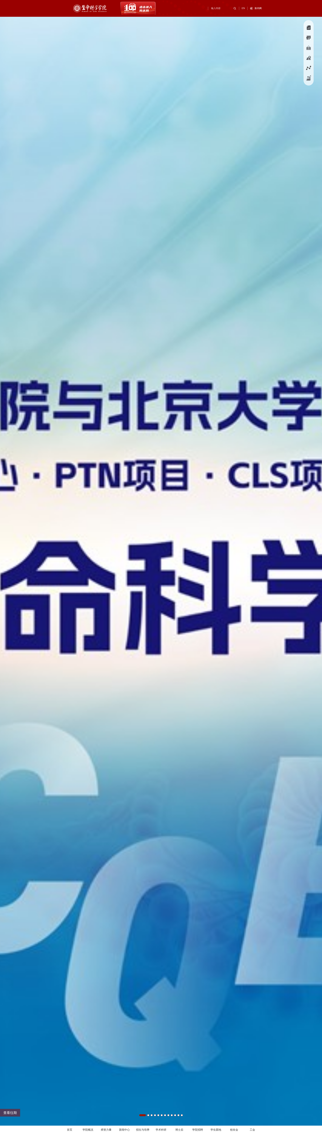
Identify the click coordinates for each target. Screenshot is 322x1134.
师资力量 (106, 1129)
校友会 (234, 1129)
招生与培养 (142, 1129)
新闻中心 (124, 1129)
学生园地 (215, 1129)
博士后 (179, 1129)
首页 (69, 1129)
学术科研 (161, 1129)
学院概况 (88, 1129)
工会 (252, 1129)
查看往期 (10, 1113)
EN (243, 8)
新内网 (258, 8)
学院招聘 (197, 1129)
